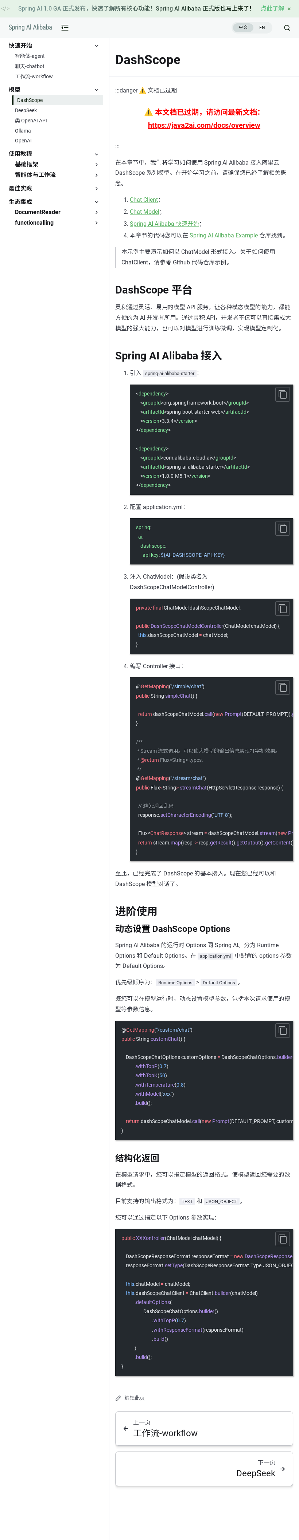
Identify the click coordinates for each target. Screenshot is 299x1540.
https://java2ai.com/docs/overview (204, 125)
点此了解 (272, 8)
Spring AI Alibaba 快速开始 (164, 223)
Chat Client (144, 199)
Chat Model (144, 211)
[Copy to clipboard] (282, 394)
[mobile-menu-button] (65, 27)
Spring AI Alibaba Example (224, 235)
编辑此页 (134, 1398)
